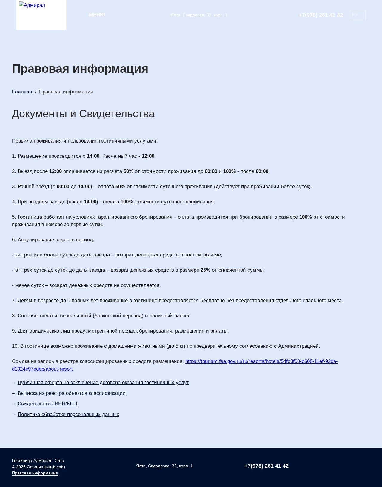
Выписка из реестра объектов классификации (72, 393)
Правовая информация (35, 473)
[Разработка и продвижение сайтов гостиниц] (354, 467)
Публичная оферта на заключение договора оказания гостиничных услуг (103, 382)
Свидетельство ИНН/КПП (47, 403)
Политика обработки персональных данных (68, 414)
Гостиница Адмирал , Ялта (38, 460)
